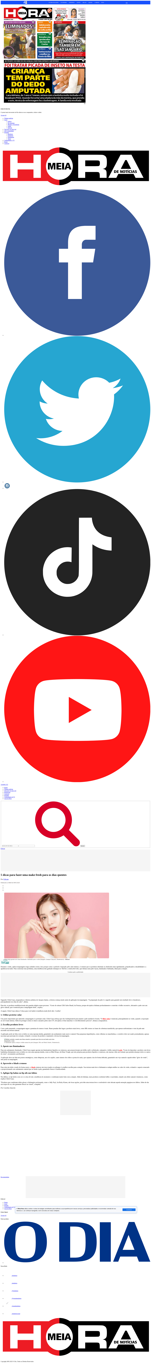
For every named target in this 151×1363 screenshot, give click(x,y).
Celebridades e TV (9, 140)
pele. (121, 1050)
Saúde (9, 126)
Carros (97, 2)
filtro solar (106, 1019)
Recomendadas (5, 1177)
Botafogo (10, 134)
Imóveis (10, 128)
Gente (78, 2)
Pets (102, 2)
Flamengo (10, 135)
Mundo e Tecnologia (13, 124)
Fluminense (11, 137)
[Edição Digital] (45, 105)
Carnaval (6, 143)
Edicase (3, 848)
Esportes (71, 2)
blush (33, 1067)
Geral (5, 120)
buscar (82, 846)
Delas (84, 2)
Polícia (9, 121)
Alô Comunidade (9, 131)
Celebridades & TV (9, 797)
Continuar (129, 1209)
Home (6, 142)
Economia (64, 2)
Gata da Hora (8, 798)
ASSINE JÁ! (4, 784)
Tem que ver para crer (10, 129)
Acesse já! (3, 115)
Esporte (6, 1205)
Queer (90, 2)
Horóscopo (7, 792)
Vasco (9, 139)
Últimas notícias (8, 118)
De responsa (11, 123)
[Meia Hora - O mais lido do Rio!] (75, 187)
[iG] (25, 3)
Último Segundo (53, 2)
